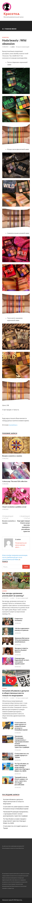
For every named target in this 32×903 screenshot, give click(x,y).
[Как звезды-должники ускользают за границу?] (16, 589)
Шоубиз (4, 591)
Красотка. (12, 14)
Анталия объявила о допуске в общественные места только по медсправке (15, 693)
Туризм (4, 688)
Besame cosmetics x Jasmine (12, 456)
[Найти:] (16, 567)
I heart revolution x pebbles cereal (14, 507)
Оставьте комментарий (22, 47)
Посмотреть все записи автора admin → (21, 545)
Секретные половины (19, 619)
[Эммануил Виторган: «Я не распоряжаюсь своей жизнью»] (7, 644)
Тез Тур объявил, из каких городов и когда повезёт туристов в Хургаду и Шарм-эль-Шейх (22, 767)
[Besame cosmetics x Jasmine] (16, 454)
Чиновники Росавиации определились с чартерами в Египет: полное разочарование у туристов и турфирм (22, 741)
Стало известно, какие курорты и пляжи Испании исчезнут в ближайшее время (21, 726)
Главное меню (10, 29)
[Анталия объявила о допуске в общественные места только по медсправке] (16, 687)
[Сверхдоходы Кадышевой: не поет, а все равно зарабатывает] (7, 664)
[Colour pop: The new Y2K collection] (16, 479)
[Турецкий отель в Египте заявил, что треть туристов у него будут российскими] (7, 783)
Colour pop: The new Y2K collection (14, 481)
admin (13, 47)
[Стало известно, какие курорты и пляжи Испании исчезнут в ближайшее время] (7, 728)
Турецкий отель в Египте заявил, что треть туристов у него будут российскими (21, 780)
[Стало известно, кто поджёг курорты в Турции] (7, 759)
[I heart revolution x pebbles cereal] (16, 505)
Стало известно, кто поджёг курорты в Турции (22, 755)
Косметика (5, 37)
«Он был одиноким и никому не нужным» (22, 629)
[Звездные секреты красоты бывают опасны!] (7, 654)
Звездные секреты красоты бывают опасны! (21, 650)
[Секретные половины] (7, 624)
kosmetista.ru (13, 425)
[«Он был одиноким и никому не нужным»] (7, 634)
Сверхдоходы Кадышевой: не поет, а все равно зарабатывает (22, 661)
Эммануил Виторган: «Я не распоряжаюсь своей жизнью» (22, 640)
